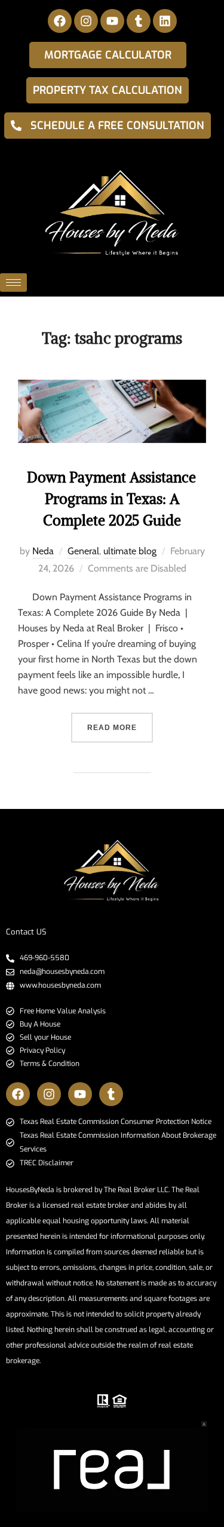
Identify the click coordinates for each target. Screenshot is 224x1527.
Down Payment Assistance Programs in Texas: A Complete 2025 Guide (111, 498)
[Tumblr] (139, 21)
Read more (120, 722)
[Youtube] (112, 21)
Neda (43, 551)
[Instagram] (86, 21)
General (83, 551)
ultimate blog (130, 551)
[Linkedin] (165, 21)
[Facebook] (60, 21)
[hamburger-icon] (13, 282)
